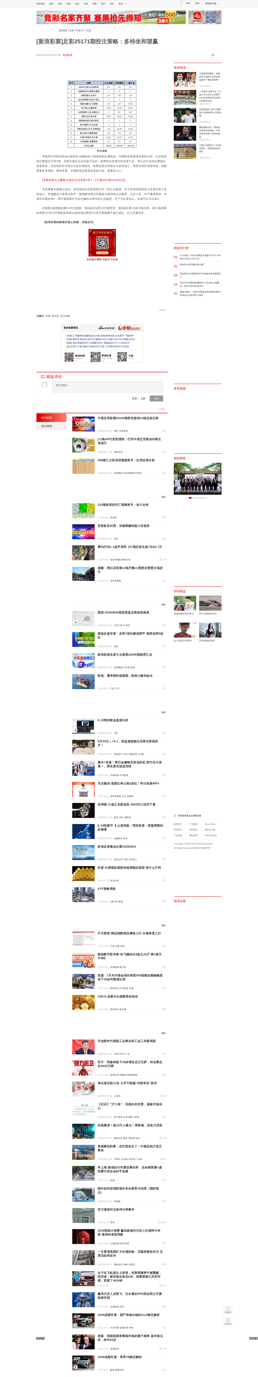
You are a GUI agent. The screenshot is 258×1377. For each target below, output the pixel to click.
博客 (95, 4)
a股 (116, 733)
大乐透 (126, 667)
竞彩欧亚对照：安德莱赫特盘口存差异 (124, 525)
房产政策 (118, 1117)
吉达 (124, 796)
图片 (103, 4)
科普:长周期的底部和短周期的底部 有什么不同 (129, 867)
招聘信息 (193, 830)
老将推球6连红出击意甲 (112, 335)
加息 (121, 817)
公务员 (117, 1096)
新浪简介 (178, 824)
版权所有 (206, 848)
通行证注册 (210, 830)
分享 (197, 55)
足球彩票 (123, 431)
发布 (156, 398)
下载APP (129, 335)
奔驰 (131, 1327)
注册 (197, 3)
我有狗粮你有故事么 (184, 613)
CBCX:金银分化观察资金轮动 (118, 996)
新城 (112, 1180)
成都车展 (124, 1327)
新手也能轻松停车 (208, 613)
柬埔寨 (117, 1201)
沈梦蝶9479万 (96, 343)
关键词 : (41, 316)
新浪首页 (40, 4)
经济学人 (133, 1159)
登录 (134, 398)
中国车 (117, 1159)
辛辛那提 (124, 775)
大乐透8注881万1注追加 (117, 346)
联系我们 (178, 830)
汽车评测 (114, 1327)
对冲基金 (124, 988)
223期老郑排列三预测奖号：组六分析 (123, 504)
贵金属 (123, 1009)
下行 (117, 688)
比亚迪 (124, 1159)
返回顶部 (228, 1333)
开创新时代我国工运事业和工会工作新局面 (127, 1041)
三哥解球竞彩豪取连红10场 (86, 335)
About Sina (210, 824)
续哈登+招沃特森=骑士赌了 (192, 264)
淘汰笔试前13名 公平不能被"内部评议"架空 (127, 1083)
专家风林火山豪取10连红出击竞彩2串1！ (69, 180)
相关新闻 (46, 417)
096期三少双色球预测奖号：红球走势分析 (126, 460)
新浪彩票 (67, 55)
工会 (128, 1054)
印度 (122, 1243)
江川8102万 (124, 343)
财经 (69, 4)
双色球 (138, 473)
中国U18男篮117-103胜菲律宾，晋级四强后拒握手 (210, 148)
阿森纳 (123, 1075)
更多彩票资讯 (71, 327)
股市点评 (118, 859)
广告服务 (193, 824)
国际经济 (118, 1138)
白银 (117, 946)
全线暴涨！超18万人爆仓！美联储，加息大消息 (130, 1125)
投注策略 (65, 316)
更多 (121, 4)
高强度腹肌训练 (207, 640)
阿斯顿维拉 (132, 1075)
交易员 (132, 1264)
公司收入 (133, 859)
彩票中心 (80, 30)
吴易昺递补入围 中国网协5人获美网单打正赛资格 (210, 112)
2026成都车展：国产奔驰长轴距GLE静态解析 (129, 1314)
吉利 (140, 1159)
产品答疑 (178, 835)
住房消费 (127, 1117)
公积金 (136, 1117)
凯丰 (125, 838)
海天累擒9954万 (81, 343)
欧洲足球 (114, 1075)
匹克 (122, 1306)
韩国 (127, 1243)
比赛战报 (114, 775)
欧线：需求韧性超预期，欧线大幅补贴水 (125, 675)
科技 (86, 4)
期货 (128, 625)
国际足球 (118, 452)
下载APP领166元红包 (111, 180)
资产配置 (118, 901)
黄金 (116, 817)
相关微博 (46, 426)
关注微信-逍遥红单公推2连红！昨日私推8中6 (128, 783)
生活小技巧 (119, 625)
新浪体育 (63, 30)
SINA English (211, 835)
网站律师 (193, 835)
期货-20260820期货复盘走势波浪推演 (123, 612)
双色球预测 (128, 473)
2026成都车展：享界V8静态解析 (120, 1357)
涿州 (112, 1222)
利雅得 (130, 796)
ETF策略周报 (107, 888)
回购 (125, 1264)
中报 (125, 859)
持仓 (125, 754)
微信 (187, 55)
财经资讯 (114, 988)
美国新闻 (114, 1349)
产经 (112, 688)
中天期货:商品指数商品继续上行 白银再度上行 (129, 933)
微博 (177, 55)
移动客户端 (210, 3)
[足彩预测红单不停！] (111, 17)
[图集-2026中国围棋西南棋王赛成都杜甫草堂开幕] (198, 479)
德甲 (116, 431)
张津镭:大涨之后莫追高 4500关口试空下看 (127, 804)
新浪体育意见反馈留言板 (189, 815)
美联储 (127, 817)
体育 (60, 4)
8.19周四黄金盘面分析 (113, 720)
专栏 (112, 4)
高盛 (131, 988)
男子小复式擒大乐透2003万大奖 (89, 346)
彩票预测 (118, 473)
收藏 (167, 55)
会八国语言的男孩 (183, 640)
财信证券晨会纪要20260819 (117, 846)
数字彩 (123, 967)
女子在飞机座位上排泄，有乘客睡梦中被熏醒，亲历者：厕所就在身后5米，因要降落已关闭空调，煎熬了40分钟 (130, 1276)
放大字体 (157, 55)
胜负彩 (55, 316)
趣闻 (112, 1370)
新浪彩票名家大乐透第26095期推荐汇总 (125, 654)
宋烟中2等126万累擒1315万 (121, 339)
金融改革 (118, 838)
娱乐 (77, 4)
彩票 (72, 30)
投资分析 (114, 880)
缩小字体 (147, 55)
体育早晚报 (115, 560)
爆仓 (125, 1138)
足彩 (116, 538)
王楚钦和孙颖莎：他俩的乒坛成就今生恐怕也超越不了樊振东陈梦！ (209, 76)
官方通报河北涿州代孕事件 (116, 1209)
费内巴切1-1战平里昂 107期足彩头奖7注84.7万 (130, 546)
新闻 (51, 4)
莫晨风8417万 (111, 343)
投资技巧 (118, 754)
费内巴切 (126, 560)
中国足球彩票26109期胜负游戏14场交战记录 (128, 418)
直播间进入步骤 (136, 754)
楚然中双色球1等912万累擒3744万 (90, 339)
